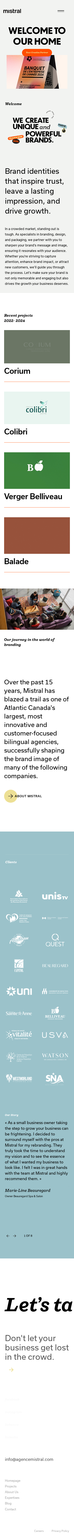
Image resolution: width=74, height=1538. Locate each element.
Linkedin (11, 1437)
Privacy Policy (60, 1531)
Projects (10, 1486)
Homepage (12, 1480)
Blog (8, 1503)
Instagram (13, 1412)
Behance (11, 1425)
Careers (39, 1531)
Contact (10, 1509)
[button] (8, 1236)
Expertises (12, 1497)
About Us (11, 1492)
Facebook (12, 1400)
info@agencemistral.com (29, 1459)
